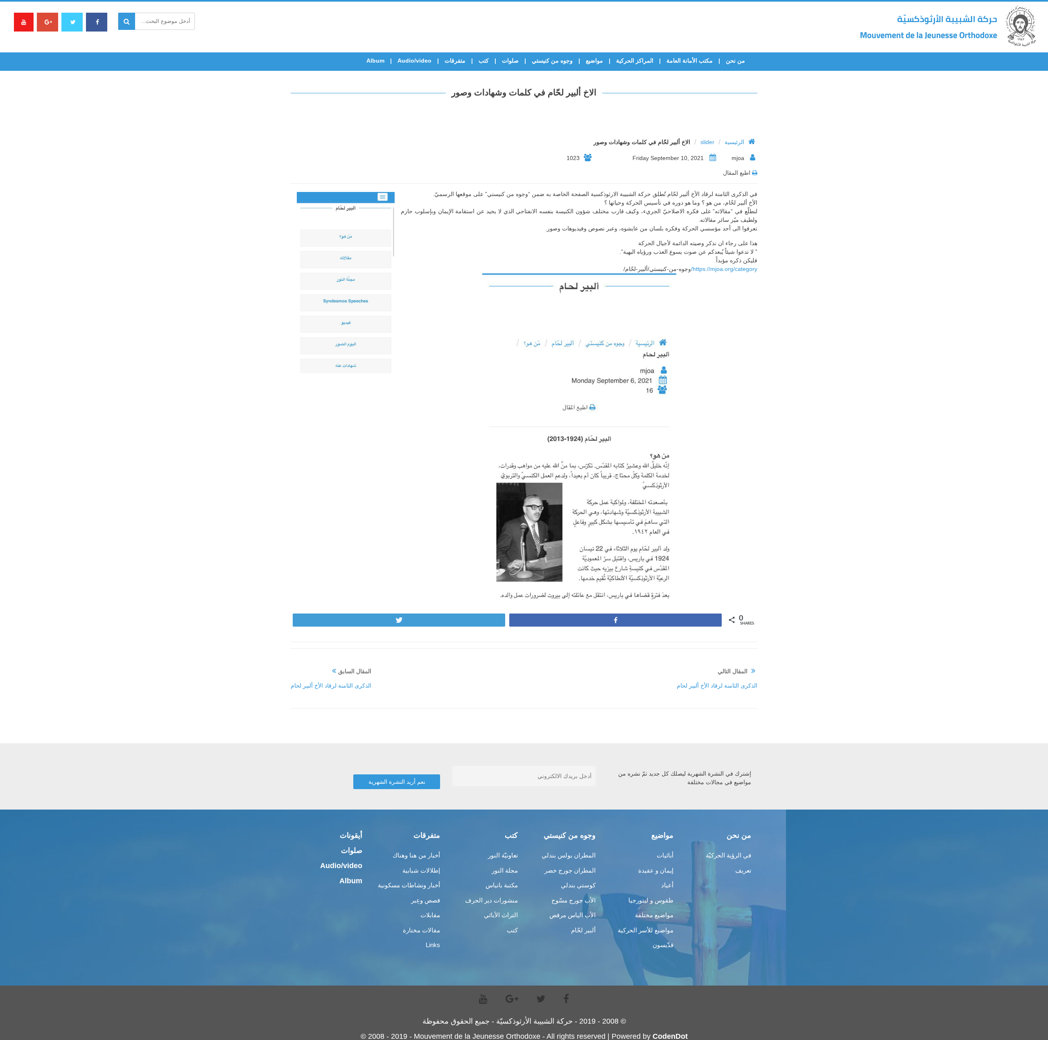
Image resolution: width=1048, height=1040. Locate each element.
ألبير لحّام (583, 930)
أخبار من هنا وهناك (416, 855)
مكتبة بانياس (502, 885)
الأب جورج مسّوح (573, 900)
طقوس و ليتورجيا (650, 900)
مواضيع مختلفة (654, 914)
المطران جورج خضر (570, 870)
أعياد (667, 885)
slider (707, 142)
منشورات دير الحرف (491, 900)
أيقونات (351, 835)
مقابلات (430, 914)
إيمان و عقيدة (655, 870)
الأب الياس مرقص (572, 914)
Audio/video (414, 60)
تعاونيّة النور (503, 855)
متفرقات (455, 60)
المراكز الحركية (634, 60)
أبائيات (665, 855)
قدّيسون (663, 944)
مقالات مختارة (421, 930)
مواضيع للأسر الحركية (645, 930)
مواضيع (594, 60)
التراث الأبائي (501, 914)
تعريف (743, 870)
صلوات (510, 60)
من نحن (735, 60)
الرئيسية (734, 142)
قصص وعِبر (425, 900)
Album (375, 60)
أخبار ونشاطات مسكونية (409, 885)
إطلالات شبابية (421, 870)
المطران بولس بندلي (569, 855)
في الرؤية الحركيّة (728, 855)
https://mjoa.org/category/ (724, 269)
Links (433, 944)
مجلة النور (505, 870)
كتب (484, 60)
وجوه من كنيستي (552, 60)
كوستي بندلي (578, 885)
